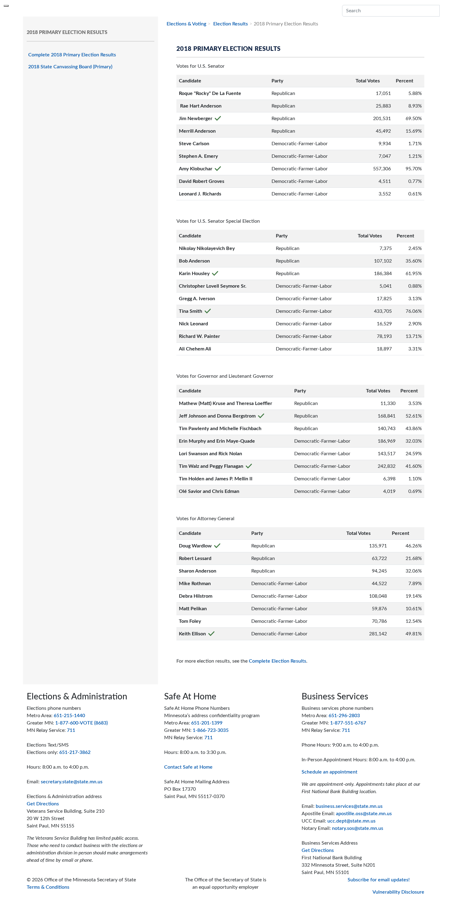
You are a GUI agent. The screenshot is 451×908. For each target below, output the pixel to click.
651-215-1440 (69, 715)
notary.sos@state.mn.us (357, 828)
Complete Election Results (277, 661)
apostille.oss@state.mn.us (364, 813)
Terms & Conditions (48, 887)
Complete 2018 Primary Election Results (72, 54)
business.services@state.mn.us (349, 806)
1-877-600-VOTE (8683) (81, 723)
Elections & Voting (186, 23)
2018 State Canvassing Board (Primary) (70, 66)
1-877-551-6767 (348, 723)
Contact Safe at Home (188, 767)
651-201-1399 (206, 723)
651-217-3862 (75, 752)
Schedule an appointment (329, 772)
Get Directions (43, 803)
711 (71, 730)
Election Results (230, 23)
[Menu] (6, 6)
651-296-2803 (344, 715)
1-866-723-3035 (211, 730)
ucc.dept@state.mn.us (351, 821)
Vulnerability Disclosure (398, 892)
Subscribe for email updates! (379, 879)
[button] (443, 11)
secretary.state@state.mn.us (71, 781)
